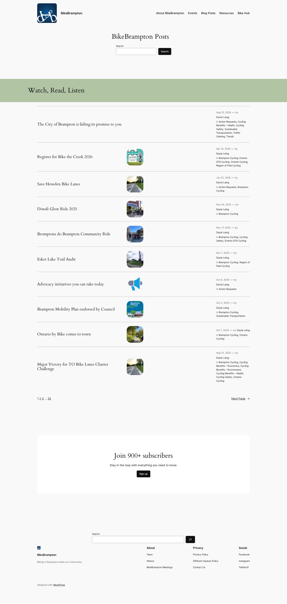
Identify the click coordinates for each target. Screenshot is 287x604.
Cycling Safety (224, 377)
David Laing (222, 117)
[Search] (190, 539)
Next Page (240, 398)
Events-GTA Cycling (235, 240)
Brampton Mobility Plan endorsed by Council (76, 309)
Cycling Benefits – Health (229, 373)
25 (49, 398)
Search (120, 45)
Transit (230, 136)
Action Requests (227, 121)
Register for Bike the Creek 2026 (64, 157)
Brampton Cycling (228, 158)
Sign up (143, 473)
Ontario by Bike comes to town (64, 334)
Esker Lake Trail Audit (56, 259)
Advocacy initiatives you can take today (70, 284)
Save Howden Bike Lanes (58, 184)
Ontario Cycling (239, 161)
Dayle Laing (222, 153)
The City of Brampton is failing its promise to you (79, 124)
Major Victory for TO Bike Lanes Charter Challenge (72, 366)
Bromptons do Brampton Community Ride (73, 234)
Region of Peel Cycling (228, 165)
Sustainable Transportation (230, 315)
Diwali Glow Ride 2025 (57, 209)
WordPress (59, 584)
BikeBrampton (71, 13)
